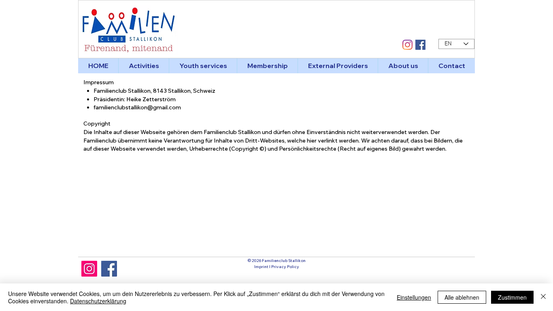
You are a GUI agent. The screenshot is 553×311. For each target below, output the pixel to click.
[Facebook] (109, 269)
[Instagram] (89, 269)
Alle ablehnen (462, 297)
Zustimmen (512, 297)
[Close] (543, 297)
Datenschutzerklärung (98, 301)
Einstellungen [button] (414, 297)
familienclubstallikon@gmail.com (137, 107)
